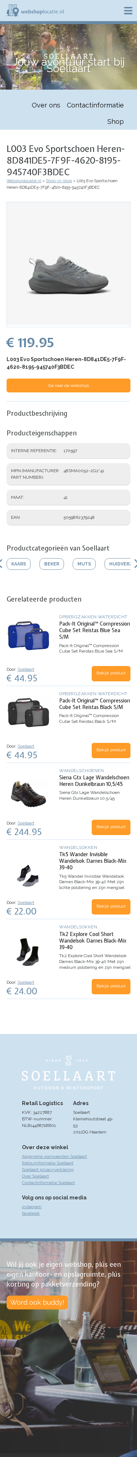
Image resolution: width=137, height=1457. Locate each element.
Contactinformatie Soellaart (48, 1182)
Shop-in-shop (59, 181)
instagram (32, 1206)
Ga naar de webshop (68, 385)
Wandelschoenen (81, 770)
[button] (68, 323)
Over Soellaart (35, 1176)
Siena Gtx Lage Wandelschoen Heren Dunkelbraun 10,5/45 (94, 780)
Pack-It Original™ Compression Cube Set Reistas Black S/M (94, 703)
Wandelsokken (78, 847)
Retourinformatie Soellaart (47, 1163)
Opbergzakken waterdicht (93, 616)
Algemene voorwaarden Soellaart (54, 1156)
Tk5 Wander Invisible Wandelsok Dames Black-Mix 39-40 (92, 861)
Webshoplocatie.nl (24, 181)
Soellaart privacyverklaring (48, 1169)
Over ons (46, 105)
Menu (128, 10)
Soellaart (26, 669)
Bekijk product (111, 672)
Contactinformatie (95, 105)
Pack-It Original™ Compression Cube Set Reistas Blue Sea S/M (94, 630)
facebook (31, 1213)
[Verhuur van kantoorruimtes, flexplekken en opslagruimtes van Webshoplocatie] (35, 10)
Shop (115, 121)
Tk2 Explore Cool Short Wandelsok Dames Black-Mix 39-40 (92, 941)
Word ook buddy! (37, 1302)
